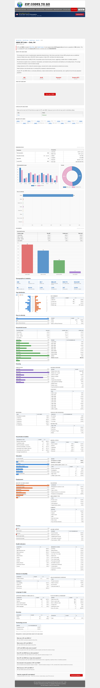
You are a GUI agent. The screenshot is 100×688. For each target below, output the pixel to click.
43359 (73, 123)
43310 (50, 123)
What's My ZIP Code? (58, 9)
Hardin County (40, 47)
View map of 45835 (50, 94)
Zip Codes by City (48, 9)
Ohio (33, 47)
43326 (58, 121)
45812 (48, 121)
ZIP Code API (74, 9)
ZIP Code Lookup (66, 9)
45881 (62, 123)
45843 (38, 121)
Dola (31, 47)
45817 (24, 123)
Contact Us (51, 685)
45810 (29, 121)
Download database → (76, 675)
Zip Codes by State (31, 9)
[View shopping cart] (81, 9)
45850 (80, 121)
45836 (18, 121)
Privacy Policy (56, 685)
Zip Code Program (44, 685)
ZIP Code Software (37, 682)
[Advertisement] (50, 28)
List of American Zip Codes (20, 9)
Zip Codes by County (40, 9)
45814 (69, 121)
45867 (35, 123)
